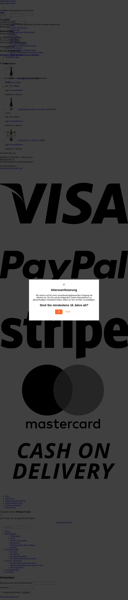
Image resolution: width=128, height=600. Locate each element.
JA (59, 312)
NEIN (68, 312)
